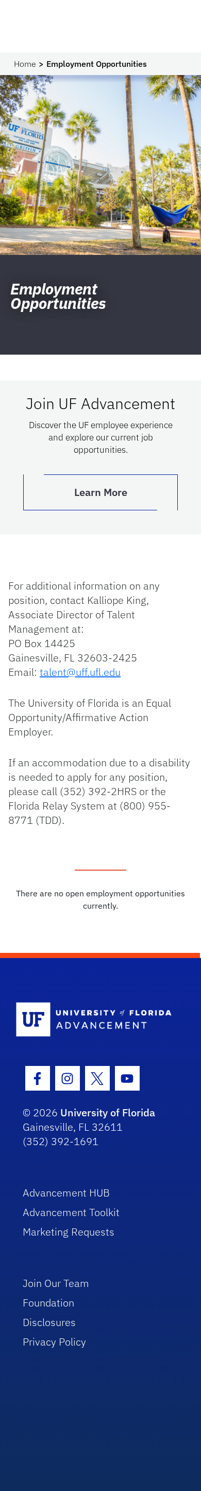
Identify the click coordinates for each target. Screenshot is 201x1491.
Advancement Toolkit (71, 1212)
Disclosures (49, 1322)
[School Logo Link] (95, 1020)
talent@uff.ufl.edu (80, 672)
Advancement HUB (66, 1193)
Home (25, 64)
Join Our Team (56, 1283)
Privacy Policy (54, 1342)
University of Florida (107, 1112)
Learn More (100, 492)
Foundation (48, 1303)
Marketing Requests (68, 1232)
